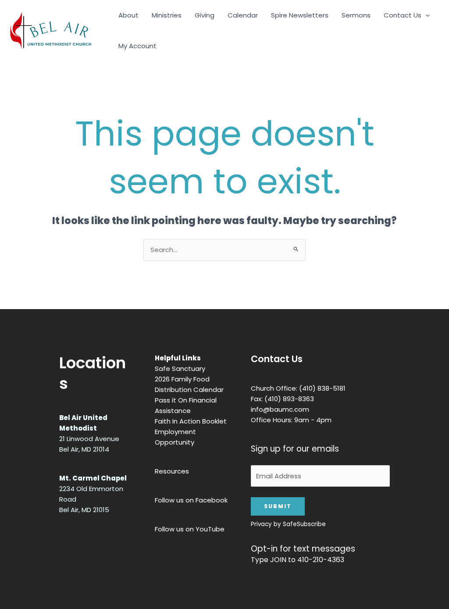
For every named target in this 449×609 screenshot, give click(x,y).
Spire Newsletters (299, 15)
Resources (172, 471)
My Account (137, 45)
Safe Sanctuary (180, 368)
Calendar (243, 15)
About (128, 15)
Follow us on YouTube (189, 529)
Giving (204, 15)
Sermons (356, 15)
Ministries (167, 15)
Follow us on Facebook (191, 500)
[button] (425, 15)
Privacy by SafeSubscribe (288, 524)
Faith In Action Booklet (191, 421)
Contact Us (402, 15)
